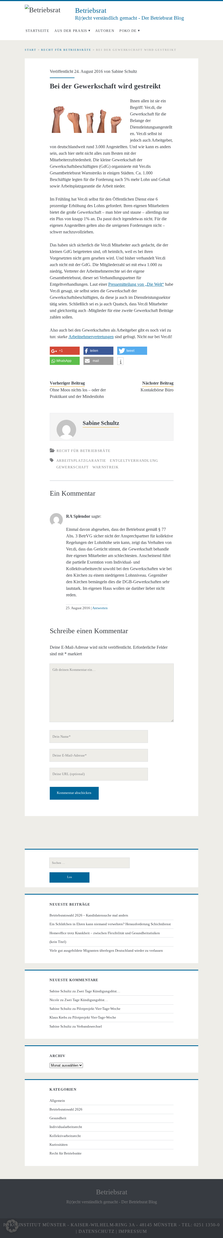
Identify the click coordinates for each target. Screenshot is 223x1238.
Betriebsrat (111, 1192)
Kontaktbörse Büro (157, 390)
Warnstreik (105, 467)
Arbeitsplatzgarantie (81, 461)
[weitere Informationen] (120, 362)
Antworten (100, 608)
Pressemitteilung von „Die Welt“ (136, 284)
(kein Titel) (57, 942)
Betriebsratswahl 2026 (65, 1109)
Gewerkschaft (72, 467)
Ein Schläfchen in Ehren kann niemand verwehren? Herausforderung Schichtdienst (110, 924)
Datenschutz (96, 1231)
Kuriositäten (58, 1144)
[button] (12, 1226)
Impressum (133, 1231)
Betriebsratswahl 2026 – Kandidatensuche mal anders (88, 915)
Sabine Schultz (124, 71)
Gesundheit (57, 1118)
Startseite (37, 31)
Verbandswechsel (89, 1026)
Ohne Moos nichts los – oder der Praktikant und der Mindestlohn (78, 393)
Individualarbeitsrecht (65, 1127)
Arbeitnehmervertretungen (91, 336)
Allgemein (57, 1101)
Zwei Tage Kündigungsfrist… (98, 991)
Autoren (104, 31)
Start (30, 49)
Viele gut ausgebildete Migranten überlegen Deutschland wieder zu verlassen (106, 950)
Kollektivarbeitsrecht (65, 1136)
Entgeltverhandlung (134, 461)
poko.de (128, 31)
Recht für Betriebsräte (66, 49)
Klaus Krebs (58, 1017)
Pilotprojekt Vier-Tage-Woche (98, 1009)
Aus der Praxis (70, 31)
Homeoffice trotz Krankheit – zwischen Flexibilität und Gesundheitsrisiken (104, 933)
